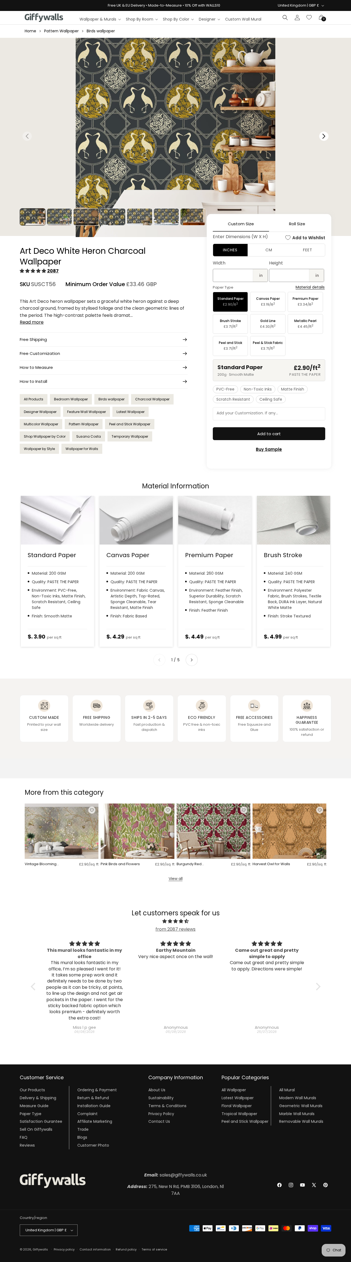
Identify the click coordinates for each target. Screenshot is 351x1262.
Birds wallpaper (101, 31)
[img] (176, 921)
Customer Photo (93, 1145)
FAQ (23, 1137)
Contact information (95, 1249)
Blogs (82, 1137)
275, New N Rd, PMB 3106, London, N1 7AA (175, 1190)
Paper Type (30, 1113)
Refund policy (126, 1249)
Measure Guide (34, 1106)
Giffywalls (40, 1249)
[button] (100, 19)
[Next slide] (192, 660)
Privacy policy (64, 1249)
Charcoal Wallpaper (152, 399)
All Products (33, 399)
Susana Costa (88, 436)
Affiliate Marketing (94, 1121)
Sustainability (161, 1098)
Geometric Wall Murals (300, 1106)
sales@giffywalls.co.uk (175, 1175)
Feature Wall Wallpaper (86, 411)
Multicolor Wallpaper (41, 424)
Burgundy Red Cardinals (189, 864)
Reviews (27, 1145)
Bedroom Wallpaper (71, 399)
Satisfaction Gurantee (41, 1121)
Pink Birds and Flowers (120, 864)
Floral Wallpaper (237, 1106)
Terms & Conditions (167, 1106)
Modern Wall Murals (297, 1098)
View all (176, 878)
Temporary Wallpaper (130, 436)
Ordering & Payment (97, 1090)
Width (219, 263)
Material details (310, 287)
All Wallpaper (234, 1090)
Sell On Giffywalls (36, 1129)
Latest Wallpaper (131, 411)
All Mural (287, 1090)
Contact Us (159, 1121)
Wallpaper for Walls (82, 448)
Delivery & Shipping (38, 1098)
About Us (156, 1090)
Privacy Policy (161, 1113)
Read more (32, 322)
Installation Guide (94, 1106)
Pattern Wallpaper (61, 31)
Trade (83, 1129)
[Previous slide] (159, 660)
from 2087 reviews (175, 929)
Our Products (32, 1090)
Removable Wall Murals (301, 1121)
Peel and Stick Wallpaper (129, 424)
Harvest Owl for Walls (271, 864)
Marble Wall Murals (297, 1113)
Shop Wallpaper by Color (45, 436)
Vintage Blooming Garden (40, 864)
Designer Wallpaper (40, 411)
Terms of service (154, 1249)
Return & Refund (93, 1098)
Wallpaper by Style (39, 448)
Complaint (87, 1113)
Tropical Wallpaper (239, 1113)
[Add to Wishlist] (91, 810)
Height (276, 263)
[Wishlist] (309, 17)
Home (30, 31)
